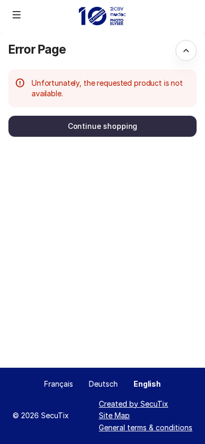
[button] (17, 14)
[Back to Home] (102, 16)
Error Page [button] (37, 49)
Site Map (114, 415)
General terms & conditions (145, 427)
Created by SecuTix (133, 403)
